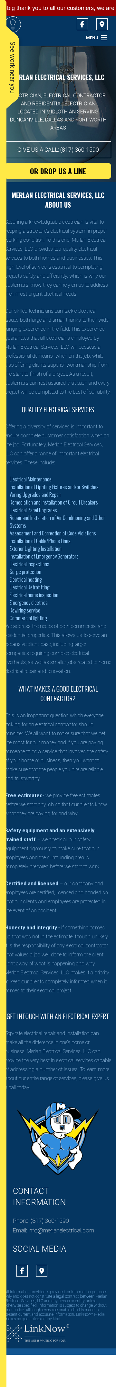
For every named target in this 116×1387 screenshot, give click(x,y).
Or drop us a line (58, 171)
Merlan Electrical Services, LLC (58, 77)
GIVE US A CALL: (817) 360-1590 (58, 149)
